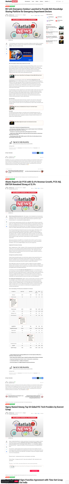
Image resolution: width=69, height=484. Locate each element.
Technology (12, 6)
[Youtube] (59, 21)
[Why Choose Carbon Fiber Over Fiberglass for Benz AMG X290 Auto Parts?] (61, 28)
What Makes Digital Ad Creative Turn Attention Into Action (26, 121)
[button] (16, 481)
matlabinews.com (11, 14)
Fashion (47, 38)
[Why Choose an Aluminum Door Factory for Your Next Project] (61, 33)
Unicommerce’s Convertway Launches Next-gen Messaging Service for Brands (23, 131)
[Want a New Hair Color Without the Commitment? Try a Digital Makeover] (61, 37)
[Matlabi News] (11, 1)
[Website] (42, 157)
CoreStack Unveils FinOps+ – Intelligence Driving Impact (19, 360)
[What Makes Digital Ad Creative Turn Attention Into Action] (61, 42)
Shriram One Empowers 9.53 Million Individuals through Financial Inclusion (22, 362)
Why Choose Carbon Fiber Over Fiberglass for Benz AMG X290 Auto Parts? (28, 75)
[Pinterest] (59, 17)
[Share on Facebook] (34, 15)
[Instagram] (50, 21)
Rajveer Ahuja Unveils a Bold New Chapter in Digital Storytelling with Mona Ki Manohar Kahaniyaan (26, 357)
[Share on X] (36, 15)
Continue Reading (34, 470)
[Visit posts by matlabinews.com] (6, 15)
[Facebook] (50, 17)
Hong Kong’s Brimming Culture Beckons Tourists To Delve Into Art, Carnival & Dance (24, 359)
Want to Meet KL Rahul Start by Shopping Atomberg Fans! (19, 127)
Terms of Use (7, 481)
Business (7, 6)
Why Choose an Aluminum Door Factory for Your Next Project (26, 106)
